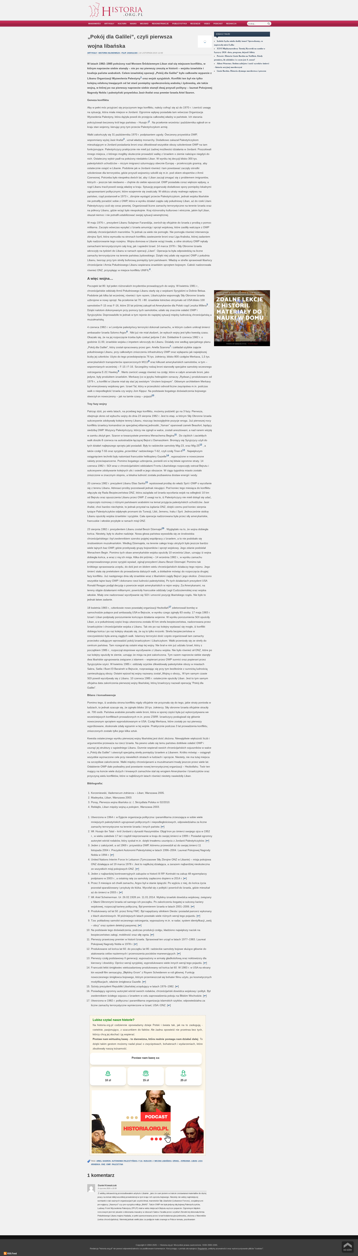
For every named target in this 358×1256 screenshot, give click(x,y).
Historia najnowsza (109, 53)
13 (183, 450)
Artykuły (109, 24)
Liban (194, 1161)
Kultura (122, 24)
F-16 (140, 1161)
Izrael (176, 1161)
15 (146, 482)
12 (201, 444)
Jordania (185, 1161)
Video (207, 24)
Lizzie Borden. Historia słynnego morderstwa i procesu (241, 71)
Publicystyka (179, 24)
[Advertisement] (228, 13)
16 (163, 528)
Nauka (133, 24)
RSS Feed (12, 1253)
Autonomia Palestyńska (124, 1161)
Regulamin (202, 1248)
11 (175, 434)
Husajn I (148, 1161)
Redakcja (231, 24)
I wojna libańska (162, 1161)
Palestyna (117, 1164)
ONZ (103, 1164)
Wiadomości (94, 24)
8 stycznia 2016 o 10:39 (107, 1188)
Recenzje (195, 24)
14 (167, 455)
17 (170, 607)
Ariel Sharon (103, 1161)
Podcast (218, 24)
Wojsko (144, 24)
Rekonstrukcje (160, 24)
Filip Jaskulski (129, 53)
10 (153, 395)
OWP (108, 1164)
